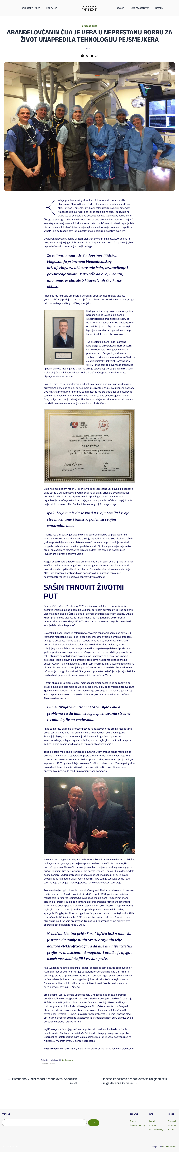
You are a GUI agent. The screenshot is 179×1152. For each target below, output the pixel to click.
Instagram (172, 1125)
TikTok (171, 1129)
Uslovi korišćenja (156, 1129)
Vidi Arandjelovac (11, 1146)
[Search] (93, 1122)
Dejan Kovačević (48, 1063)
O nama (152, 1125)
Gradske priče (89, 25)
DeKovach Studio (169, 1146)
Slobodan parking (137, 1125)
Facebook (172, 1121)
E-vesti (133, 1121)
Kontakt (152, 1121)
